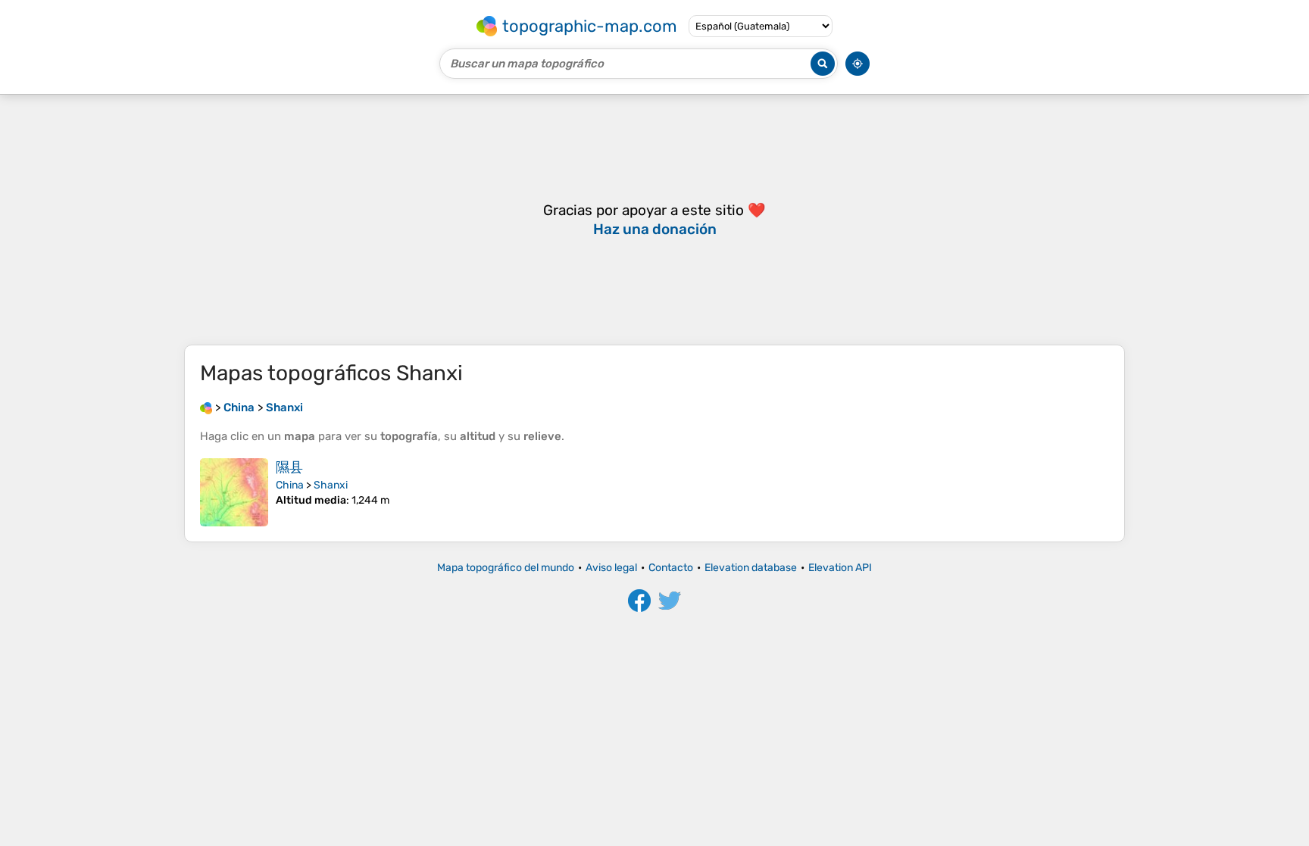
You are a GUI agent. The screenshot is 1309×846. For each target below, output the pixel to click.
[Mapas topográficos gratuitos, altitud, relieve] (206, 407)
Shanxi (331, 485)
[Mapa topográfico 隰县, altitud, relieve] (234, 492)
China (290, 485)
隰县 (289, 467)
